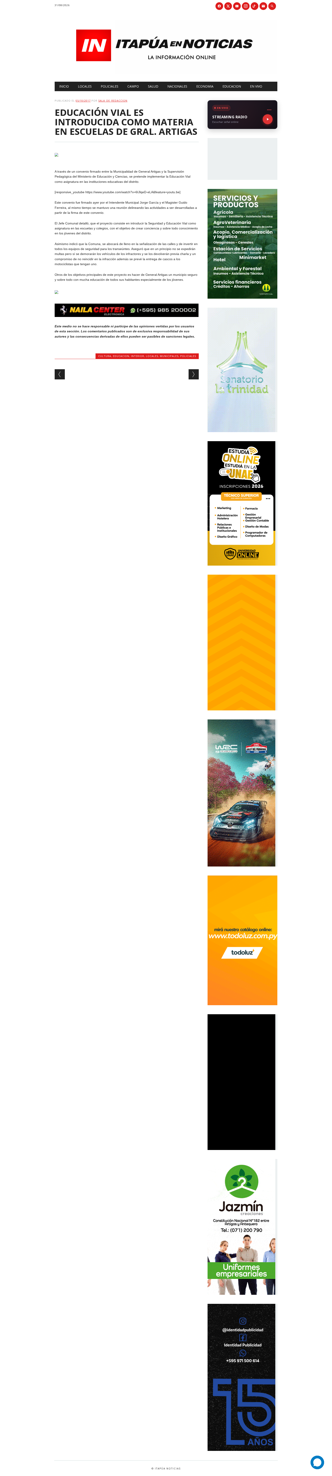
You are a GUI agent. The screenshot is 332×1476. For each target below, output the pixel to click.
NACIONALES (177, 86)
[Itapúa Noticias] (166, 72)
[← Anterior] (60, 374)
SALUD (153, 86)
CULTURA (104, 356)
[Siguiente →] (194, 374)
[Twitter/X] (228, 6)
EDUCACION (231, 86)
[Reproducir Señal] (268, 119)
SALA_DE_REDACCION (112, 100)
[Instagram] (246, 6)
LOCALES (85, 86)
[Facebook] (219, 6)
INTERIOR (137, 356)
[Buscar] (272, 6)
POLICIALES (109, 86)
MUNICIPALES (169, 356)
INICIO (64, 86)
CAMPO (133, 86)
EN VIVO (256, 86)
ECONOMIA (204, 86)
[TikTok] (254, 6)
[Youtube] (237, 6)
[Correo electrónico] (263, 6)
